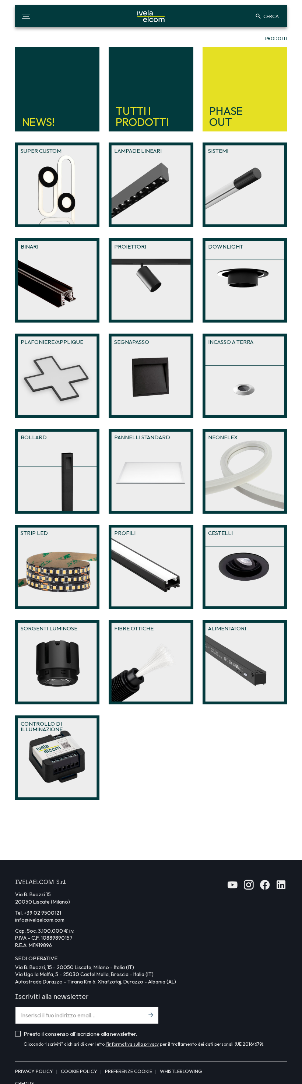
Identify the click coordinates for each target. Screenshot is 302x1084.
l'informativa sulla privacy (132, 1044)
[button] (26, 16)
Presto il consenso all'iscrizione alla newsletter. (80, 1033)
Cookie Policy (79, 1071)
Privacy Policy (34, 1071)
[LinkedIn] (281, 887)
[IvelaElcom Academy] (232, 887)
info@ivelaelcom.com (39, 919)
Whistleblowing (181, 1071)
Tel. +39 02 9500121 (38, 912)
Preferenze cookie (129, 1071)
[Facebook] (265, 887)
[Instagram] (248, 887)
